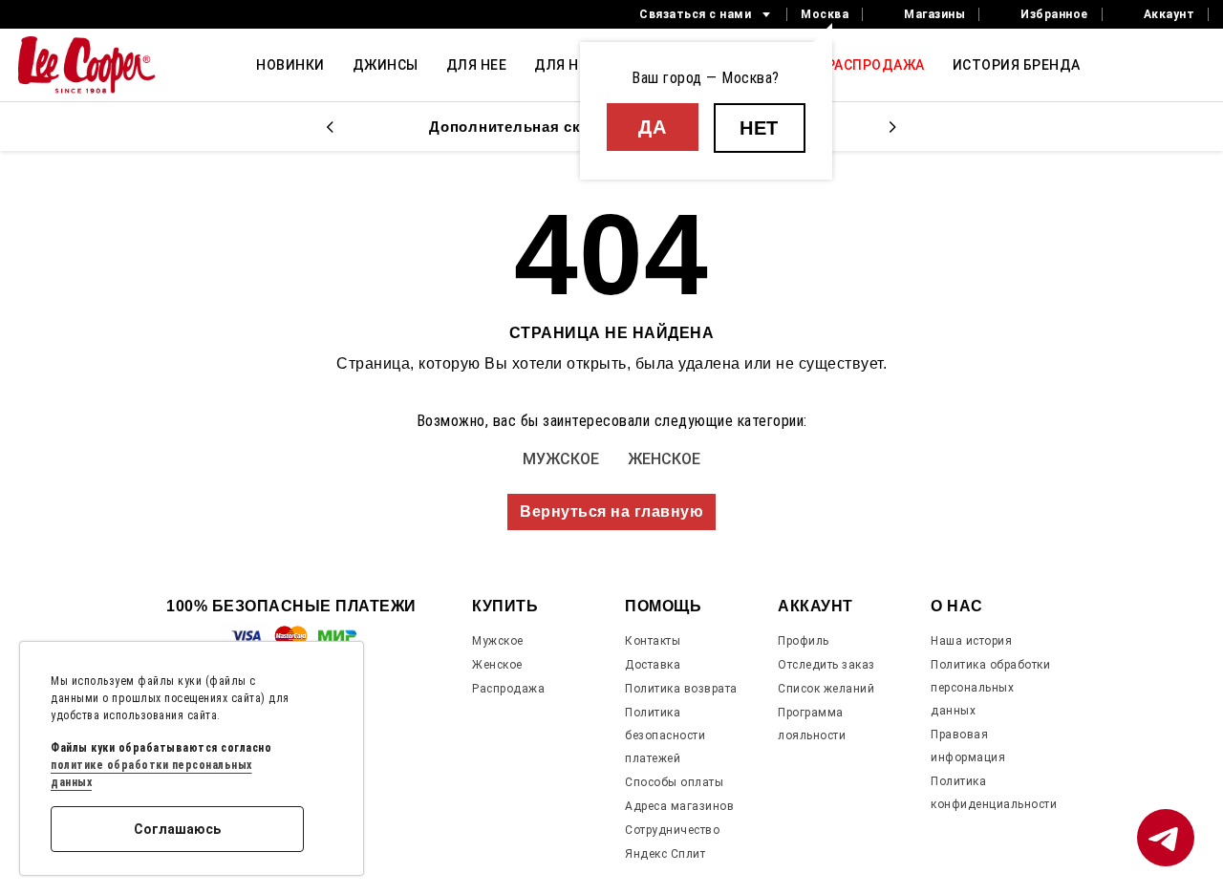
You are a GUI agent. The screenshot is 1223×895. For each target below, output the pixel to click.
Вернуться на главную (611, 511)
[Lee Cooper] (87, 65)
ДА (652, 127)
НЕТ (759, 128)
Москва (824, 14)
